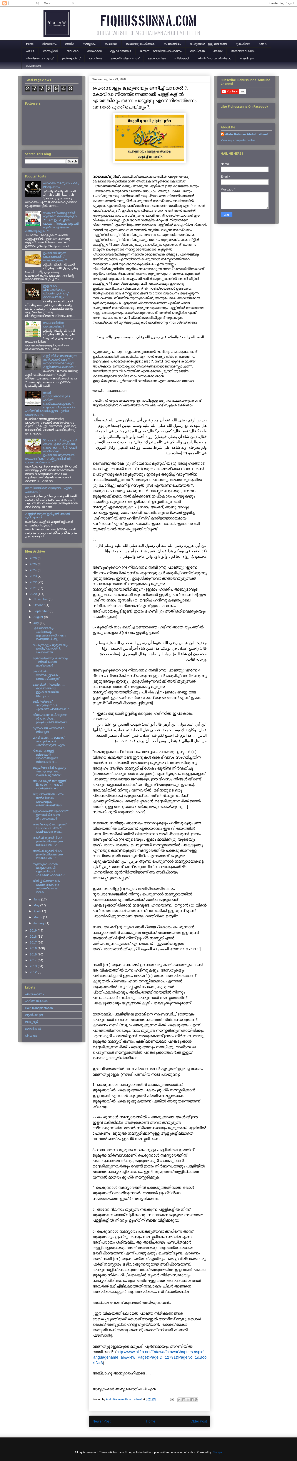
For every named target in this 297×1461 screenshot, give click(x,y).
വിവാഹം (31, 1035)
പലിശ (30, 51)
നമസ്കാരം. (89, 43)
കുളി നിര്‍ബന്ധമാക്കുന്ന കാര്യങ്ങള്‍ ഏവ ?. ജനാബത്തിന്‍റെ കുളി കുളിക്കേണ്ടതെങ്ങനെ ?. (60, 361)
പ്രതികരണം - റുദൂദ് (39, 58)
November (41, 599)
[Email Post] (172, 1399)
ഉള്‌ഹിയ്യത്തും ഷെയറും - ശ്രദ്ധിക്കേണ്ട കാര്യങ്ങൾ (50, 661)
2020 (34, 594)
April (36, 911)
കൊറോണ (33, 65)
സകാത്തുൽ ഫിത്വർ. (140, 43)
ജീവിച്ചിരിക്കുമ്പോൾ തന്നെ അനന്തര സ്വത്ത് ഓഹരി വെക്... (46, 886)
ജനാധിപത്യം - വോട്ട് (125, 58)
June (37, 899)
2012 (34, 972)
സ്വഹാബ (94, 51)
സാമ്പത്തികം (172, 43)
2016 (34, 948)
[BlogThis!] (184, 1400)
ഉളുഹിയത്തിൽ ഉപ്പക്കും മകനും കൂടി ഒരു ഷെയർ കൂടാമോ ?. (49, 771)
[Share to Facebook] (192, 1400)
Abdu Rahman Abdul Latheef (246, 134)
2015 (34, 954)
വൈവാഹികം (157, 58)
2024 (34, 570)
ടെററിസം (95, 58)
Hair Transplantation (39, 1008)
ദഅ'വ (263, 43)
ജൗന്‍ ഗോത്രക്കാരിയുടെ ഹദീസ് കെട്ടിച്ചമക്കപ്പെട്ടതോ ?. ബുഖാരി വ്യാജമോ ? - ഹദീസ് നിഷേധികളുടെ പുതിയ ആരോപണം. (50, 403)
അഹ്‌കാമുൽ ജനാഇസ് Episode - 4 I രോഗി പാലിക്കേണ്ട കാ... (49, 784)
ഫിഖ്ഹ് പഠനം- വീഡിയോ (214, 58)
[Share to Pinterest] (196, 1400)
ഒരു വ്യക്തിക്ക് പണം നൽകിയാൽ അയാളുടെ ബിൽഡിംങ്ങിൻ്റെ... (48, 799)
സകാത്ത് (111, 43)
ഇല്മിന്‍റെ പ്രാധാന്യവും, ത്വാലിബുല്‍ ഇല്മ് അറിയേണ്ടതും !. (55, 291)
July (36, 622)
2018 (34, 936)
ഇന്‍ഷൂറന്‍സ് (71, 58)
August (38, 617)
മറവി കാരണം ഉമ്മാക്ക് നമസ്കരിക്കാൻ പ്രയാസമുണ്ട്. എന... (50, 741)
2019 (34, 930)
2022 (34, 582)
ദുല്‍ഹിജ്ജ (242, 43)
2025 (34, 564)
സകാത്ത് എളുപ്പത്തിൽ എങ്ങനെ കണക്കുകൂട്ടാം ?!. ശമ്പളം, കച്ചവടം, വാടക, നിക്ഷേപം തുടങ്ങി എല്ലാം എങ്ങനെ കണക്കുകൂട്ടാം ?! (51, 221)
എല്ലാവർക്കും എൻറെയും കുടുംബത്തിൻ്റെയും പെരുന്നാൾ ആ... (49, 633)
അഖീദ (69, 43)
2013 (34, 966)
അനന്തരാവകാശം (243, 51)
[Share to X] (188, 1400)
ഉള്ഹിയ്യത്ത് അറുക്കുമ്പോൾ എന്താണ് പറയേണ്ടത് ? (51, 705)
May (36, 905)
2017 (34, 942)
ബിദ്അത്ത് (181, 58)
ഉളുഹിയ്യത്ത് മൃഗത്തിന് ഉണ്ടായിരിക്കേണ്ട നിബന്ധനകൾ (50, 814)
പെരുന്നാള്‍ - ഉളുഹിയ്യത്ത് (208, 43)
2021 (34, 588)
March (38, 917)
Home (29, 43)
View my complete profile (238, 140)
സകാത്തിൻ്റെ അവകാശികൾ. (54, 324)
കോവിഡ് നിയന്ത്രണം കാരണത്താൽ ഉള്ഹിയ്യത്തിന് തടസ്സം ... (49, 690)
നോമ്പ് (217, 51)
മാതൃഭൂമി (31, 1022)
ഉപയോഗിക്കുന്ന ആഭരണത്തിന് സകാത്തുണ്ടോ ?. (55, 256)
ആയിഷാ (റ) (34, 1015)
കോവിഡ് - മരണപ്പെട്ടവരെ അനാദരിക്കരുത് (46, 675)
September (41, 611)
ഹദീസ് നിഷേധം (36, 1001)
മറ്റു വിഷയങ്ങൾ (120, 51)
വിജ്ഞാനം (49, 43)
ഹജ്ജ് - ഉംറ (247, 58)
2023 (34, 576)
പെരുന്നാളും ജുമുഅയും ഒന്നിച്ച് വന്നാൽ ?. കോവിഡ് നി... (50, 648)
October (39, 605)
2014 (34, 960)
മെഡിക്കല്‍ (197, 51)
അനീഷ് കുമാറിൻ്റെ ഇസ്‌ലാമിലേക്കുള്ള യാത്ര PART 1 (48, 854)
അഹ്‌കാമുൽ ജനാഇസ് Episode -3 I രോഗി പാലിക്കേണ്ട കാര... (49, 828)
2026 (34, 558)
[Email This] (179, 1400)
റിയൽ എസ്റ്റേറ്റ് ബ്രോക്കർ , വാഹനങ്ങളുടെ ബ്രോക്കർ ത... (45, 756)
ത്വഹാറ (72, 51)
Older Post (198, 1421)
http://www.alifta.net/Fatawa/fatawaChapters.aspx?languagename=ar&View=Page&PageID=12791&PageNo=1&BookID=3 (149, 1357)
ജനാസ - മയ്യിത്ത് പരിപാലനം (160, 51)
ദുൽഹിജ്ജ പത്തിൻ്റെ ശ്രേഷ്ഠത (48, 729)
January (39, 923)
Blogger (217, 1452)
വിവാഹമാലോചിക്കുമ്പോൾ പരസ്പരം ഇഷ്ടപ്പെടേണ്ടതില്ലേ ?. (50, 718)
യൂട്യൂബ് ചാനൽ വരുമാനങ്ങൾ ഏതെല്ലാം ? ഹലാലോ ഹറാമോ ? (49, 869)
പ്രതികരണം (34, 994)
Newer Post (101, 1421)
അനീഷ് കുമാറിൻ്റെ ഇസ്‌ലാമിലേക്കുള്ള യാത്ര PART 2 (48, 841)
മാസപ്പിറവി (50, 51)
